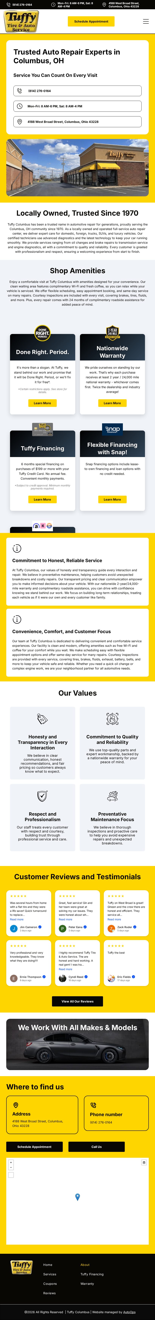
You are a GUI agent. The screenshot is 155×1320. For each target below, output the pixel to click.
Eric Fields (125, 976)
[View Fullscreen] (11, 1175)
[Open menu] (146, 21)
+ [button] (11, 1162)
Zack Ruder (126, 927)
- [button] (11, 1167)
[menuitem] (58, 1264)
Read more (16, 919)
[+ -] (77, 1201)
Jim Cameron (30, 927)
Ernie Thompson (32, 976)
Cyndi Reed (78, 976)
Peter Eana (77, 927)
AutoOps (129, 1312)
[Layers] (144, 1162)
